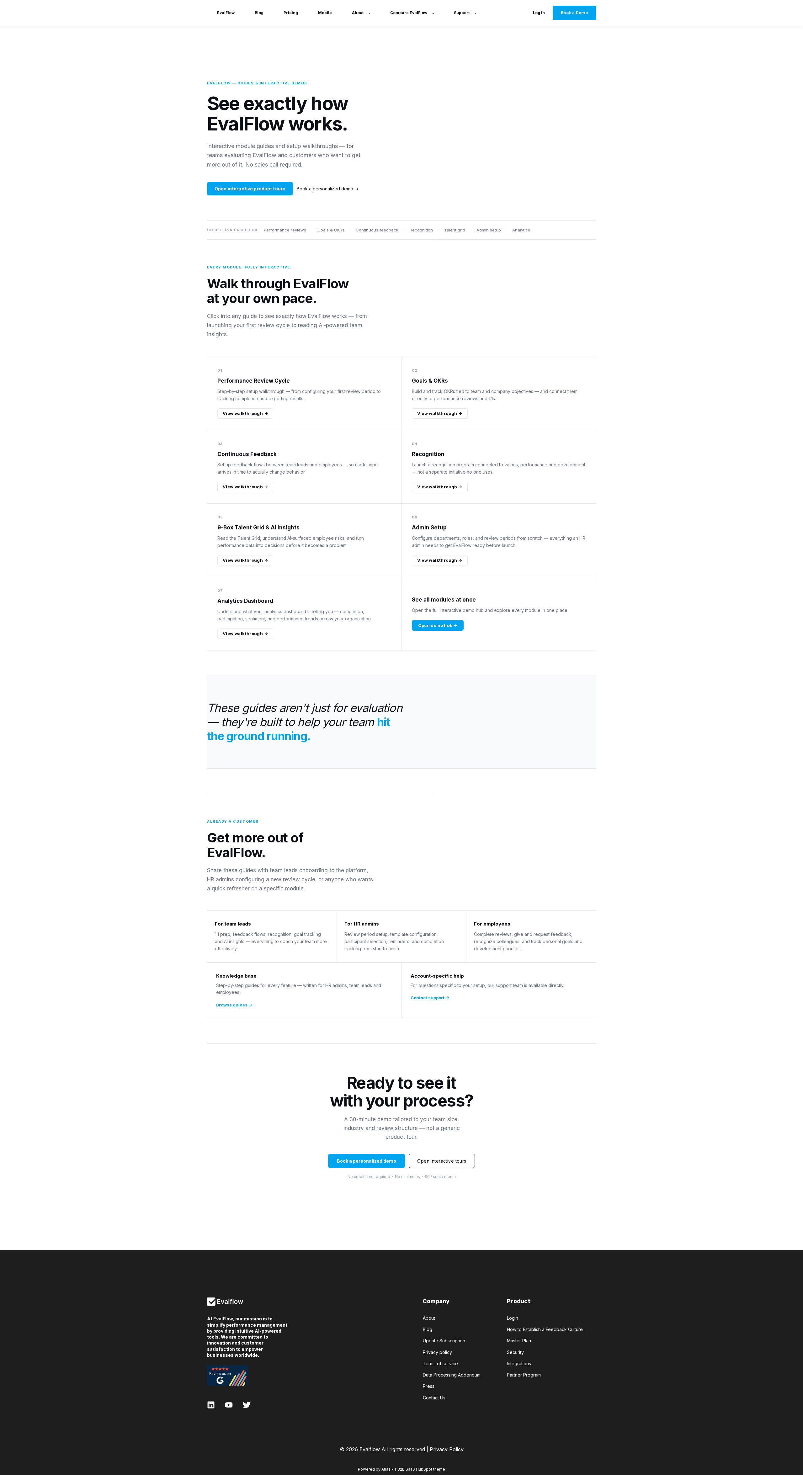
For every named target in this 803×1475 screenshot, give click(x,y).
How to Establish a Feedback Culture (545, 1329)
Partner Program (524, 1374)
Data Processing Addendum (452, 1374)
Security (515, 1352)
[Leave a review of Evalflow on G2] (247, 1375)
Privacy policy (437, 1352)
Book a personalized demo (366, 1161)
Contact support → (430, 997)
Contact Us (434, 1397)
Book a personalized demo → (328, 188)
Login (512, 1318)
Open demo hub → (438, 625)
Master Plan (519, 1340)
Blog (427, 1329)
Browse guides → (234, 1004)
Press (428, 1386)
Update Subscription (444, 1340)
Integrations (519, 1363)
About (429, 1318)
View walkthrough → (245, 413)
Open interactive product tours (250, 188)
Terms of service (440, 1363)
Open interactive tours (441, 1161)
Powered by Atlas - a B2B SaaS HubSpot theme (401, 1469)
